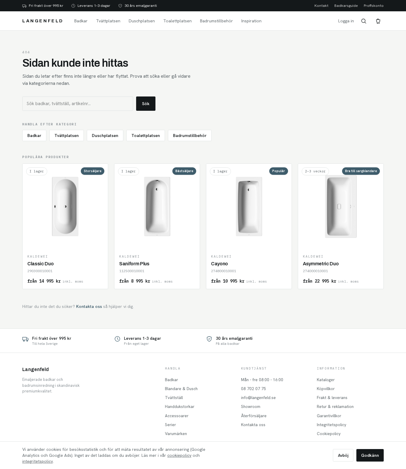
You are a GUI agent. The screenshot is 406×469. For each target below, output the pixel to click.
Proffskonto (374, 5)
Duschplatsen (142, 21)
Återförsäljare (254, 415)
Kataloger (326, 379)
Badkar (81, 21)
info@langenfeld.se (258, 397)
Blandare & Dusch (181, 388)
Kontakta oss (89, 306)
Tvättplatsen (108, 21)
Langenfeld (43, 20)
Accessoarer (176, 415)
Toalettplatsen (177, 21)
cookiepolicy (179, 455)
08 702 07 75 (253, 388)
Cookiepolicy (329, 433)
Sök (146, 103)
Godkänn (370, 455)
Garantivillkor (329, 415)
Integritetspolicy (331, 424)
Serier (170, 424)
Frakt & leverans (332, 397)
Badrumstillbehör (216, 21)
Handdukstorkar (179, 406)
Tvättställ (174, 397)
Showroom (250, 406)
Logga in (346, 21)
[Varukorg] (378, 21)
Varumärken (176, 433)
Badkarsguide (346, 5)
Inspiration (251, 21)
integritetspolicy (37, 461)
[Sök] (363, 21)
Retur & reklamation (335, 406)
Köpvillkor (326, 388)
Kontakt (321, 5)
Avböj (343, 455)
